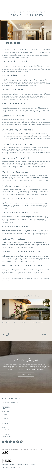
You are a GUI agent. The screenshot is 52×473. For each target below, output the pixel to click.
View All (44, 334)
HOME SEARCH (5, 434)
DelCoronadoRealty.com (10, 277)
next (7, 334)
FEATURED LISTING (6, 432)
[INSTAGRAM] (6, 441)
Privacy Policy (17, 467)
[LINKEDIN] (10, 441)
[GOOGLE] (17, 441)
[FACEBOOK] (3, 441)
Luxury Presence (30, 464)
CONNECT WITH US (6, 436)
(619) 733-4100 (5, 414)
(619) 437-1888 (5, 405)
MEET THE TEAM (6, 429)
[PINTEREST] (21, 441)
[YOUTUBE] (14, 441)
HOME (3, 427)
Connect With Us (26, 374)
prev (3, 334)
